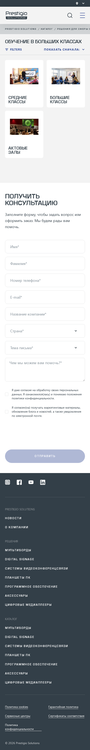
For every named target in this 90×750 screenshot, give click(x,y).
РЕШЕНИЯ (11, 541)
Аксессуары (16, 595)
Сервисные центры (17, 716)
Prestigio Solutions (20, 29)
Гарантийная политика (63, 707)
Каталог (47, 29)
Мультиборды (18, 550)
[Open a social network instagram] (7, 482)
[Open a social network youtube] (30, 482)
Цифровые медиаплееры (28, 604)
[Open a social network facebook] (19, 482)
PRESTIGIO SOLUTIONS (20, 509)
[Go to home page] (16, 15)
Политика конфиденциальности (19, 727)
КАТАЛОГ (11, 619)
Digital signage (19, 559)
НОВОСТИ (13, 518)
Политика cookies (16, 707)
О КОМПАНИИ (16, 527)
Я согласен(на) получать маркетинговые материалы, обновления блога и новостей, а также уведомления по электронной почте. (46, 411)
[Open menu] (83, 3)
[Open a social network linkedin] (42, 482)
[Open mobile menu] (82, 15)
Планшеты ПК (17, 577)
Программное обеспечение (31, 586)
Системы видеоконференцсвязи (36, 568)
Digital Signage (19, 637)
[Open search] (69, 15)
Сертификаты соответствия (66, 716)
